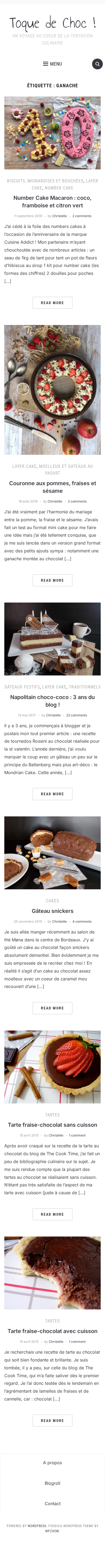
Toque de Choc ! (52, 22)
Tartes (52, 1115)
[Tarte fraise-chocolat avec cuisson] (52, 1272)
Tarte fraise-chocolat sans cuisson (52, 1125)
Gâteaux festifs (22, 687)
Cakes (52, 900)
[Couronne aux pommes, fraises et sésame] (52, 389)
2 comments (81, 216)
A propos (52, 1462)
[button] (52, 64)
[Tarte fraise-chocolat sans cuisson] (52, 1066)
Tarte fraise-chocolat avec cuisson (52, 1331)
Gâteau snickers (53, 911)
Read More (52, 303)
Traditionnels (85, 687)
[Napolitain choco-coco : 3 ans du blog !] (52, 638)
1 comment (77, 1135)
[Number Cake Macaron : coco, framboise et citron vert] (52, 132)
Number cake (59, 188)
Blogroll (52, 1483)
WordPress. (37, 1526)
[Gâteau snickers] (52, 852)
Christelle (59, 216)
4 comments (82, 921)
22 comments (76, 715)
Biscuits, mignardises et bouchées (45, 181)
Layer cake (24, 466)
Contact (53, 1503)
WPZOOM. (52, 1531)
